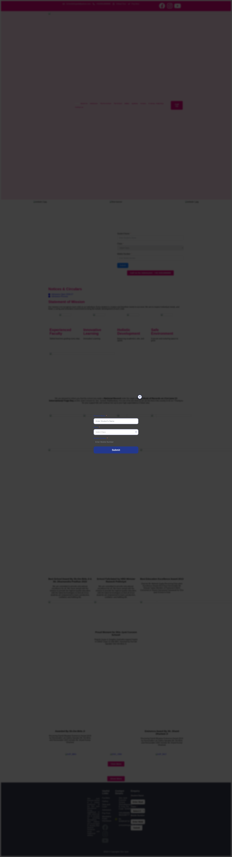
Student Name (99, 416)
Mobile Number (100, 438)
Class (96, 427)
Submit (116, 450)
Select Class (101, 432)
